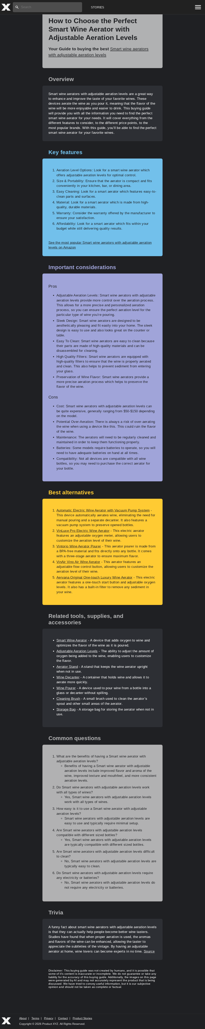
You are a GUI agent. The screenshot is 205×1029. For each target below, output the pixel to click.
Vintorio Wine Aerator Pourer (78, 546)
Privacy (48, 1018)
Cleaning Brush (68, 699)
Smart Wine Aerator (71, 640)
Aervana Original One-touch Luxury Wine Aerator (94, 577)
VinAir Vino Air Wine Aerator (78, 562)
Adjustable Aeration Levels (77, 651)
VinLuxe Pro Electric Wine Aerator (83, 531)
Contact (63, 1018)
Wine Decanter (67, 677)
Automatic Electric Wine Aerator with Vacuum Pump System (103, 510)
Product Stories (82, 1018)
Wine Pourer (66, 688)
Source (149, 951)
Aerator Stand (67, 667)
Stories (97, 7)
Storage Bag (65, 709)
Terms (35, 1018)
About (23, 1018)
